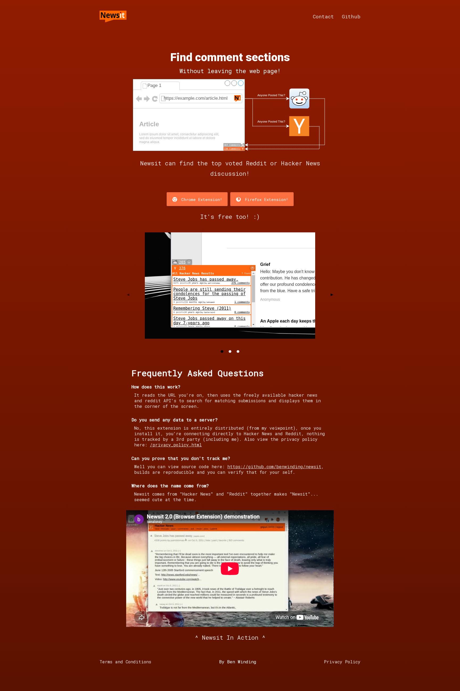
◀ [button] (128, 294)
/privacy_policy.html (176, 444)
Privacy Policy (342, 661)
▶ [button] (332, 294)
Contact (323, 16)
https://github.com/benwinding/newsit (274, 466)
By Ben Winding (237, 661)
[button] (222, 351)
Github (351, 16)
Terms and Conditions (125, 661)
